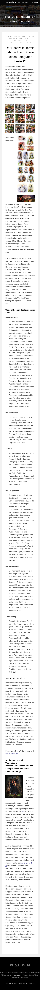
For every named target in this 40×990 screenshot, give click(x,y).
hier (23, 811)
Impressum (24, 977)
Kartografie (12, 972)
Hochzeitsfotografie (23, 972)
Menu (36, 2)
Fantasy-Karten (28, 975)
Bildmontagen (6, 975)
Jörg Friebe (18, 2)
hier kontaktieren (11, 754)
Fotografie (3, 972)
